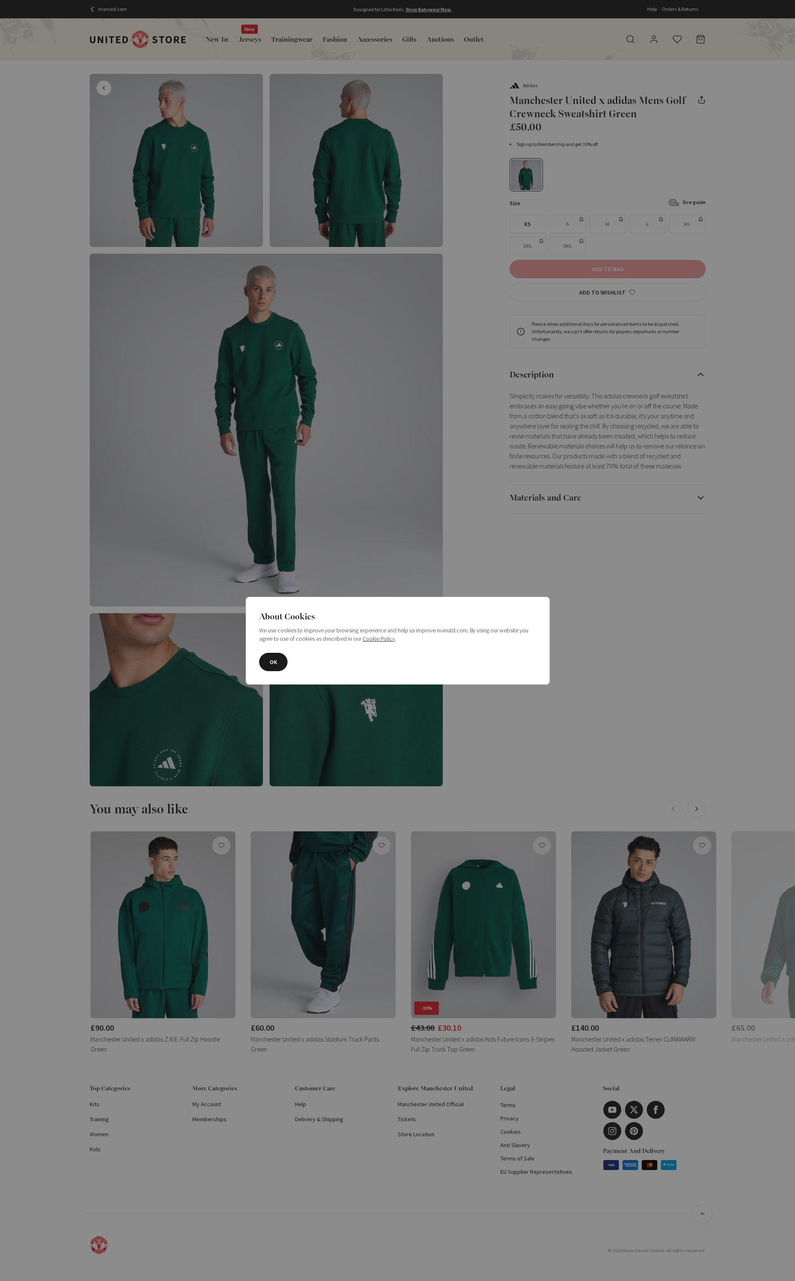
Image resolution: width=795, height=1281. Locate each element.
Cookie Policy (379, 638)
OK (273, 662)
